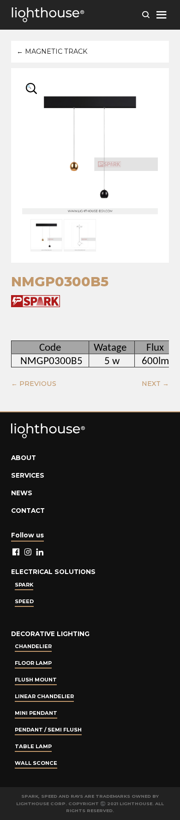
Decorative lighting (50, 633)
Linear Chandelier (44, 696)
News (21, 493)
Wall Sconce (36, 763)
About (23, 457)
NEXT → (155, 383)
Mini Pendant (36, 713)
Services (27, 475)
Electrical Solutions (53, 571)
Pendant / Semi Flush (48, 729)
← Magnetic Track (52, 51)
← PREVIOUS (33, 383)
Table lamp (33, 746)
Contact (28, 510)
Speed (24, 601)
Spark (24, 584)
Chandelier (33, 646)
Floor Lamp (33, 663)
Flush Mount (36, 679)
